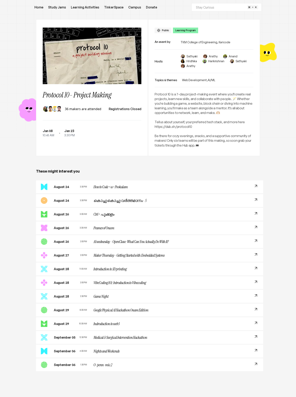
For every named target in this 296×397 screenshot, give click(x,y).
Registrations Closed (125, 109)
